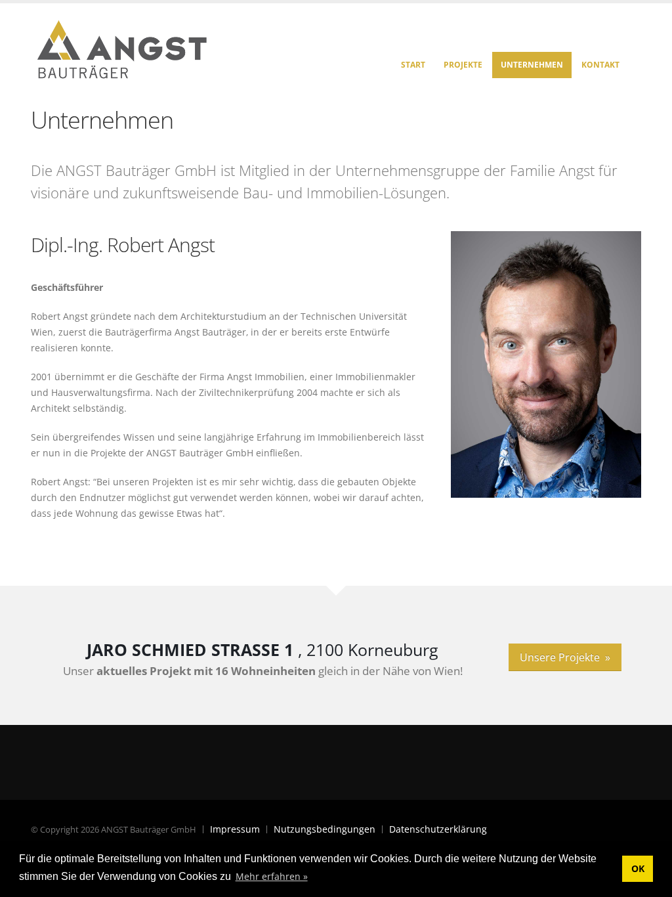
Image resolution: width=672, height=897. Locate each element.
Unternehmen (532, 64)
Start (413, 64)
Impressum (235, 829)
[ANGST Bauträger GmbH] (123, 46)
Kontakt (600, 64)
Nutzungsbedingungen (324, 829)
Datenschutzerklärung (438, 829)
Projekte (463, 64)
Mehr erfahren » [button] (272, 876)
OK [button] (637, 868)
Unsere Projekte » (565, 657)
